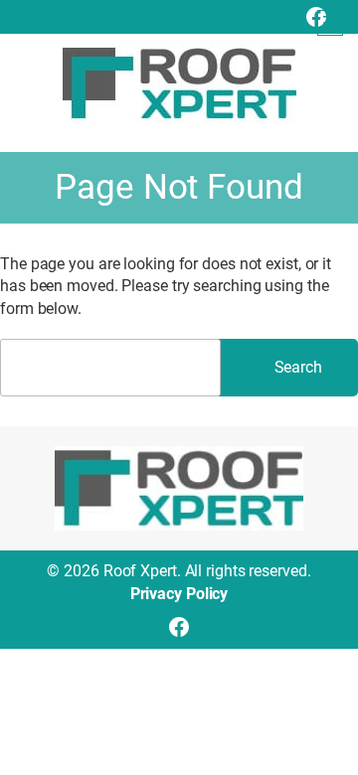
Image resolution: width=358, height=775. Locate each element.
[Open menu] (330, 23)
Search (298, 367)
